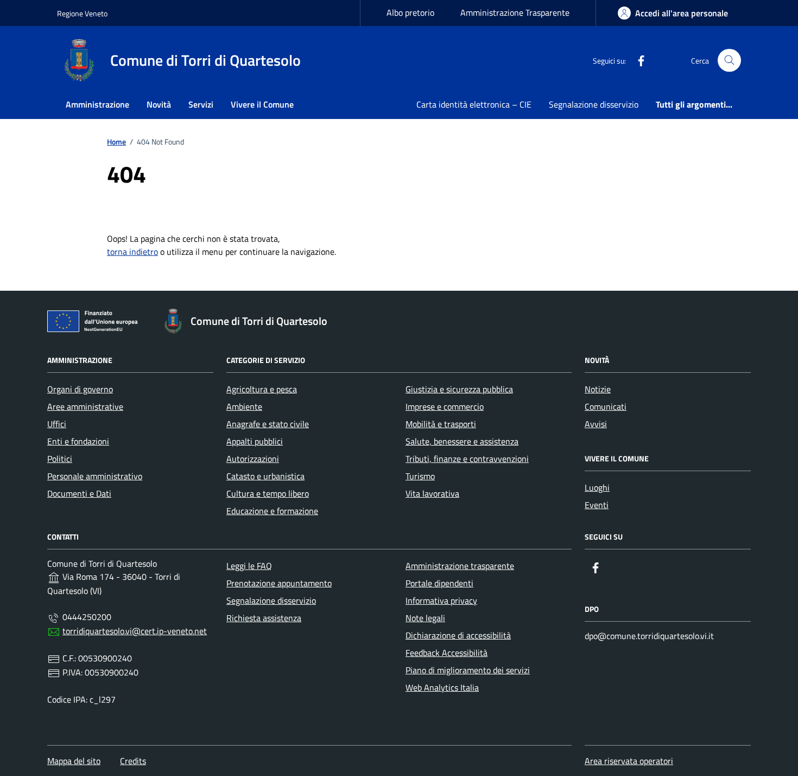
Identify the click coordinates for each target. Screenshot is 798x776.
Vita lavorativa (432, 493)
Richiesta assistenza (263, 617)
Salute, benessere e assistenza (462, 441)
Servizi (200, 104)
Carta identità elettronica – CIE (473, 104)
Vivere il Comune (262, 104)
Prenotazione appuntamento (279, 583)
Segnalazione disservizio (593, 104)
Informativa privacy (441, 600)
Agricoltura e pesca (261, 389)
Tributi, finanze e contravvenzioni (467, 458)
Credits (133, 760)
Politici (59, 458)
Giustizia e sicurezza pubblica (459, 389)
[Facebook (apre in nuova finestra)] (637, 60)
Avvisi (596, 423)
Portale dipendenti (439, 583)
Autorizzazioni (252, 458)
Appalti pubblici (254, 441)
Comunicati (605, 406)
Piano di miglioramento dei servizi (468, 670)
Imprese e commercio (445, 406)
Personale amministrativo (94, 476)
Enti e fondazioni (78, 441)
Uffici (56, 423)
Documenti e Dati (79, 493)
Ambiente (244, 406)
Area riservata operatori (629, 760)
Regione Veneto (82, 13)
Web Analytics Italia (442, 687)
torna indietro (132, 251)
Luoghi (597, 487)
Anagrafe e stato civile (267, 423)
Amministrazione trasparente (460, 565)
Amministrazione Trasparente (514, 12)
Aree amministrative (85, 406)
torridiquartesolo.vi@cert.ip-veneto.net (134, 630)
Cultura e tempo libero (267, 493)
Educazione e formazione (272, 510)
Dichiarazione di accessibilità (458, 635)
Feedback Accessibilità (446, 652)
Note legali (425, 617)
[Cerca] (729, 60)
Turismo (420, 476)
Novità (159, 104)
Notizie (598, 389)
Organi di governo (80, 389)
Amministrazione (97, 104)
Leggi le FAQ (249, 565)
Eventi (597, 504)
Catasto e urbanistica (265, 476)
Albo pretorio (410, 12)
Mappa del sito (73, 760)
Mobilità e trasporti (441, 423)
